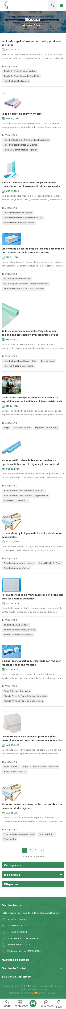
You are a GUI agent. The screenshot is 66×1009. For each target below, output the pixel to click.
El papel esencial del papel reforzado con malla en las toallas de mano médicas (31, 663)
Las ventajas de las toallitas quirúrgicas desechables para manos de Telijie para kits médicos (33, 250)
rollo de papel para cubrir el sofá (20, 361)
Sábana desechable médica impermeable (24, 490)
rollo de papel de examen (16, 81)
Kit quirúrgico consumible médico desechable (26, 283)
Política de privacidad (36, 989)
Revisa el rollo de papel (50, 563)
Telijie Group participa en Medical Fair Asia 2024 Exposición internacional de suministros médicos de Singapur (32, 400)
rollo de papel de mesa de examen (20, 145)
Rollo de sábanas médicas (16, 568)
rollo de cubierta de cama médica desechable (26, 140)
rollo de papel (47, 361)
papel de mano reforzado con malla (40, 766)
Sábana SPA (10, 839)
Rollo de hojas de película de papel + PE (23, 217)
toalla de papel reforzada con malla (21, 76)
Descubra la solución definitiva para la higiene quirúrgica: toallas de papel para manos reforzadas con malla (32, 738)
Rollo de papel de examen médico (22, 114)
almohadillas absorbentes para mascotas (24, 288)
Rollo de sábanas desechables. (19, 563)
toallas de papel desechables (18, 634)
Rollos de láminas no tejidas (18, 212)
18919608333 (34, 951)
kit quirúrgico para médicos (17, 278)
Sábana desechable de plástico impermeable (26, 495)
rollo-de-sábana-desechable (18, 366)
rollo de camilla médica (15, 500)
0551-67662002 (19, 919)
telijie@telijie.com (34, 938)
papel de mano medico (15, 771)
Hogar (29, 25)
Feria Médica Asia (22, 427)
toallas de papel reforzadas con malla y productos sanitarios (31, 43)
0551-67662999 (19, 932)
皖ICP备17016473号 (47, 993)
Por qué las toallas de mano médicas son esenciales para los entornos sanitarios (32, 597)
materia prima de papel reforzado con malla (25, 696)
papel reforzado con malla (17, 691)
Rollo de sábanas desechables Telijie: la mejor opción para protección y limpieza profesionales (30, 333)
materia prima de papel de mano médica (23, 701)
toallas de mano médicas (16, 624)
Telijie (6, 427)
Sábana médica (46, 834)
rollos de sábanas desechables (19, 222)
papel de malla (11, 766)
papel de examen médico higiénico (20, 149)
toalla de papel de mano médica (20, 71)
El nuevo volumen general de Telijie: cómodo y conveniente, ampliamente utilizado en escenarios (31, 184)
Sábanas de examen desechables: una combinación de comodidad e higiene (32, 806)
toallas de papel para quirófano (19, 629)
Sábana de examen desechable (19, 834)
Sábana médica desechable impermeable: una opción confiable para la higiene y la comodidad (30, 462)
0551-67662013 (18, 925)
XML (21, 989)
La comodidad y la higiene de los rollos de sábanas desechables (32, 535)
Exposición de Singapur (46, 427)
